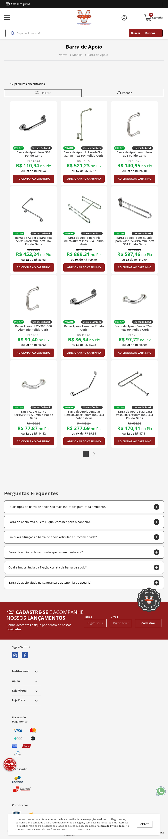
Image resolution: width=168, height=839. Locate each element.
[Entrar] (124, 17)
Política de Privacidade (110, 826)
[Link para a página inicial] (63, 55)
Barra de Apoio (97, 55)
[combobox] (84, 33)
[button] (124, 93)
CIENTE (144, 824)
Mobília (77, 55)
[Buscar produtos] (145, 33)
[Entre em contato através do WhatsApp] (161, 791)
